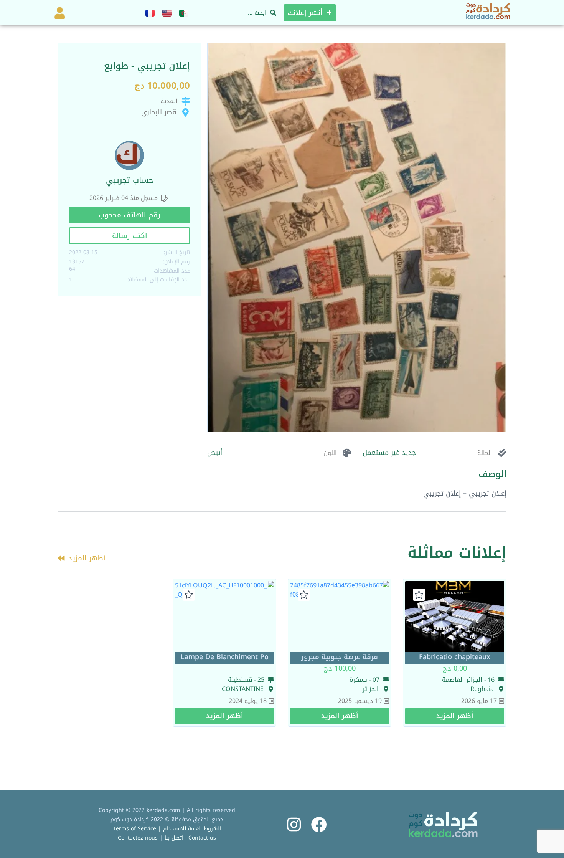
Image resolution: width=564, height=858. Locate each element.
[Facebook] (319, 824)
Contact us (202, 838)
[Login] (58, 12)
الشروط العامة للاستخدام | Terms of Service (167, 828)
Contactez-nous (138, 838)
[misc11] (356, 237)
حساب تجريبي (129, 180)
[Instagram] (294, 824)
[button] (129, 215)
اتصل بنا (174, 838)
